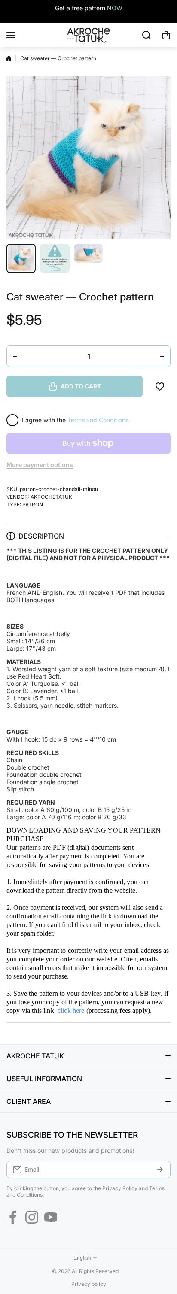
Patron (32, 504)
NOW (114, 8)
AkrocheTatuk (51, 497)
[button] (166, 35)
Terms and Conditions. (98, 420)
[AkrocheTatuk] (88, 35)
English (82, 1258)
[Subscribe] (160, 1169)
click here (71, 1010)
